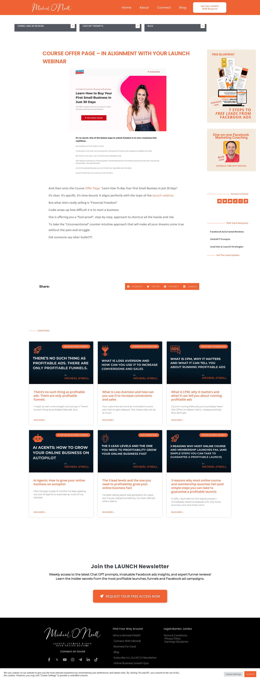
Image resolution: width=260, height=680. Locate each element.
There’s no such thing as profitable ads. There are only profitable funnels (59, 395)
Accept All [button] (250, 674)
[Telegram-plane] (80, 659)
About (144, 7)
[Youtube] (230, 201)
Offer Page (92, 188)
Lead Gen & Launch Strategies (226, 246)
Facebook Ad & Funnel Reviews (227, 231)
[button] (135, 286)
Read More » (39, 420)
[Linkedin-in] (88, 659)
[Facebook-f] (49, 659)
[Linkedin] (246, 201)
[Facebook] (219, 201)
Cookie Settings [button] (233, 674)
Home (126, 7)
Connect (164, 7)
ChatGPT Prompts (93, 25)
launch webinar (163, 195)
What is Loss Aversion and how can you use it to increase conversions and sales (128, 395)
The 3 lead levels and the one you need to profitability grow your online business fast (126, 484)
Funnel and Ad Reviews (31, 25)
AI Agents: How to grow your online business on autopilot (59, 482)
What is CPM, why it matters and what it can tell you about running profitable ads (196, 395)
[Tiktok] (235, 201)
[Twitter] (225, 201)
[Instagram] (240, 201)
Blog (182, 7)
